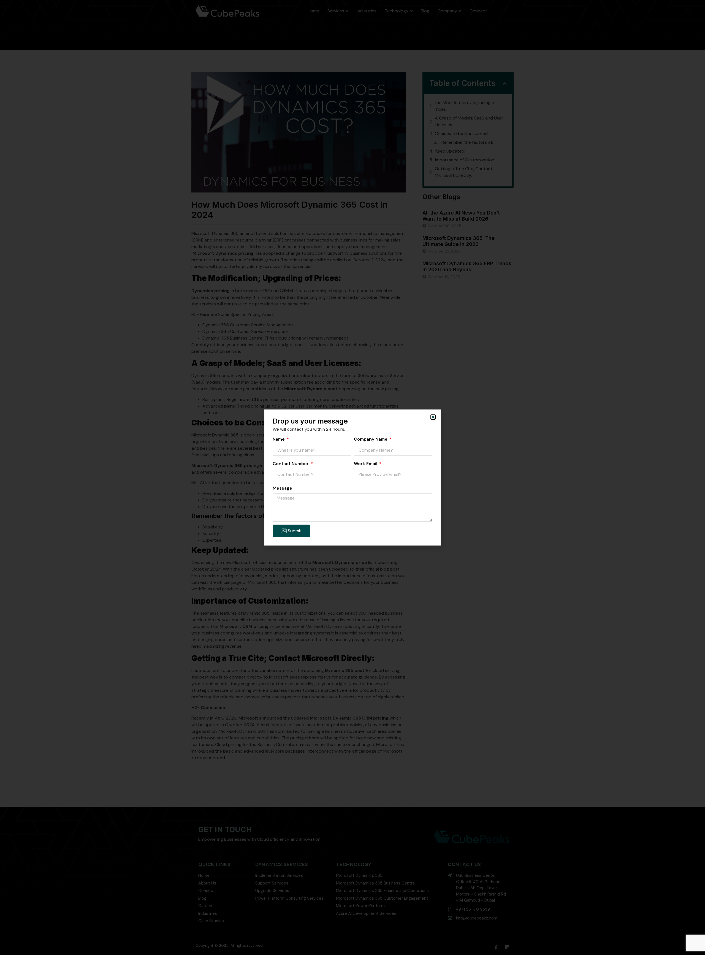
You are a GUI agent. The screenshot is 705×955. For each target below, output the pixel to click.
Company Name (371, 439)
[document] (352, 477)
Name (279, 439)
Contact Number (291, 463)
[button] (433, 417)
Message (282, 488)
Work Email (366, 463)
